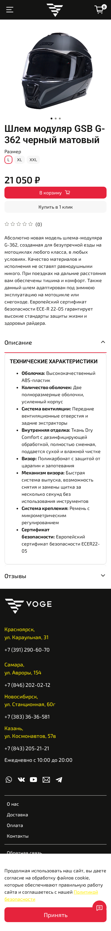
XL (19, 159)
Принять (55, 914)
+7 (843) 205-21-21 (26, 748)
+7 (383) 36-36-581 (27, 716)
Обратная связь (24, 852)
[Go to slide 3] (60, 118)
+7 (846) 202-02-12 (27, 685)
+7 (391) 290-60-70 (27, 649)
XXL (33, 159)
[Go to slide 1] (51, 118)
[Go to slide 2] (56, 118)
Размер (12, 151)
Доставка (17, 814)
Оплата (15, 825)
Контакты (18, 836)
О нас (13, 804)
